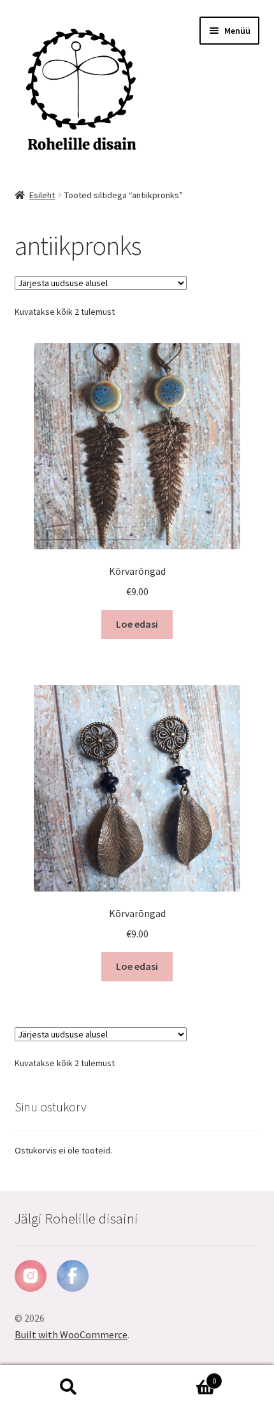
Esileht (42, 195)
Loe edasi (137, 624)
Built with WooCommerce (71, 1334)
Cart (176, 1376)
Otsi (68, 1387)
